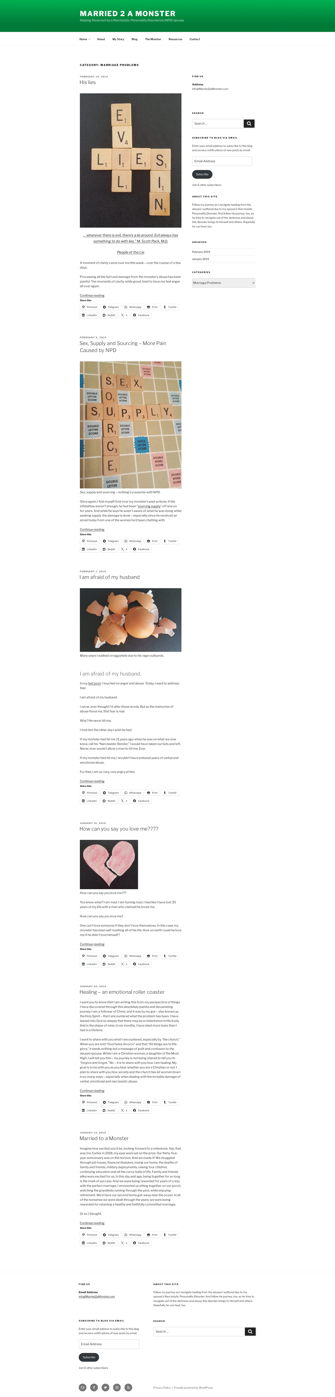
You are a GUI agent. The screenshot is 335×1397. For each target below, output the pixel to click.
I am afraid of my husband (109, 577)
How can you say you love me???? (118, 829)
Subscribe (202, 174)
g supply (155, 506)
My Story (118, 39)
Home (83, 39)
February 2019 (201, 251)
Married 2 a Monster (128, 13)
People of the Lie (130, 252)
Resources (175, 39)
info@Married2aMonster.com (97, 1296)
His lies (87, 82)
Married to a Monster (104, 1138)
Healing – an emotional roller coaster (122, 992)
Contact (195, 39)
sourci (142, 506)
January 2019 (200, 259)
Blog (135, 39)
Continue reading (92, 295)
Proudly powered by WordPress (193, 1387)
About (101, 39)
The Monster (153, 39)
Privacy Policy (162, 1387)
